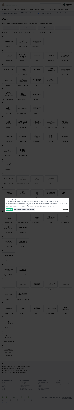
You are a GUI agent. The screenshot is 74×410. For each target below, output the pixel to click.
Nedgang (65, 209)
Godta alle (9, 209)
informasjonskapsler (32, 201)
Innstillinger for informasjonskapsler (24, 209)
